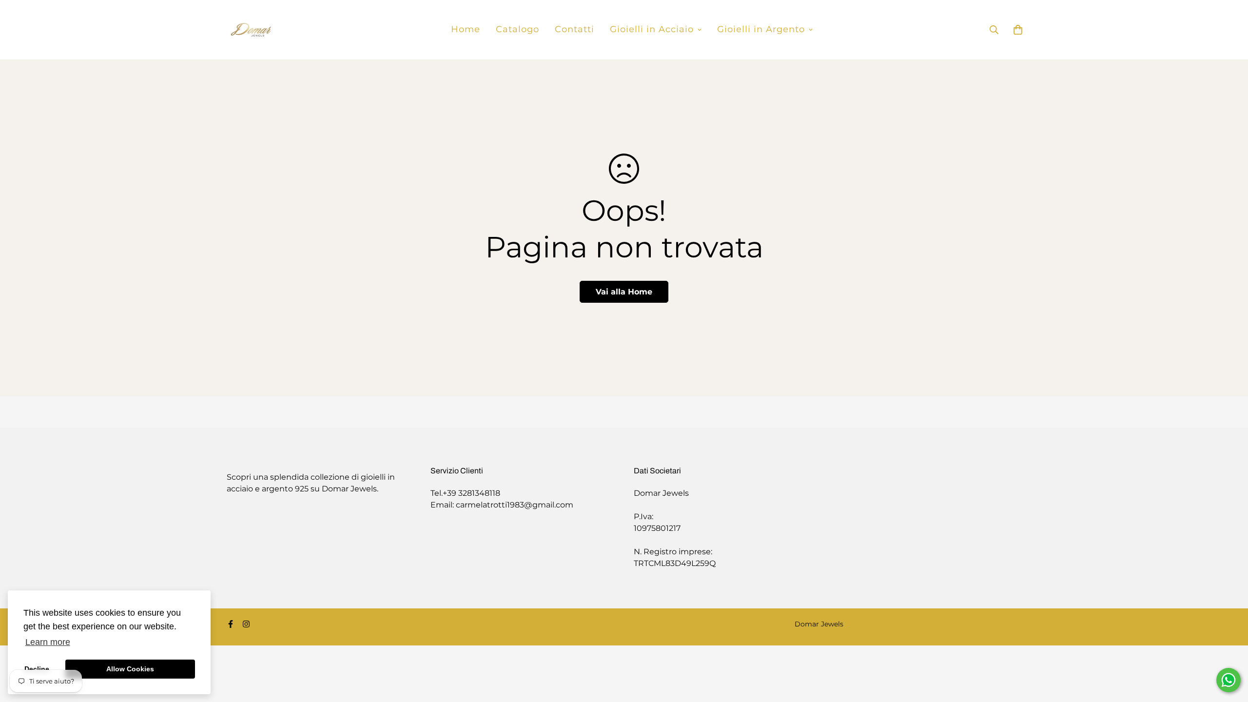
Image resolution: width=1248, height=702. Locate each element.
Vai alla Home (624, 291)
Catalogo (517, 29)
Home (465, 29)
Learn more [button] (47, 642)
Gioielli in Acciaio (652, 29)
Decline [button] (36, 669)
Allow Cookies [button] (130, 669)
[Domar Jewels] (251, 29)
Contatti (574, 29)
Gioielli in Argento (761, 29)
